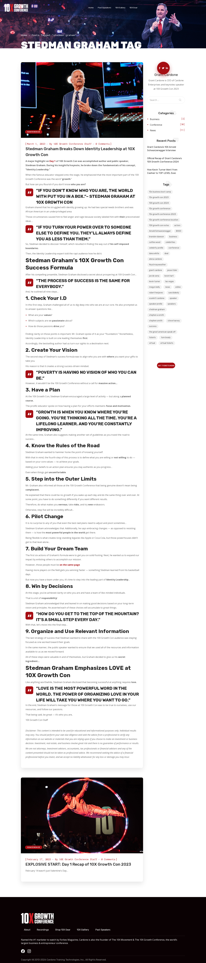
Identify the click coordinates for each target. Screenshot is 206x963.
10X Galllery (83, 929)
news (167, 287)
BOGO (178, 231)
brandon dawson (156, 236)
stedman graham (157, 309)
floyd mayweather (157, 264)
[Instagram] (29, 951)
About (27, 929)
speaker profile (155, 304)
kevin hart (169, 276)
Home (24, 35)
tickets (152, 337)
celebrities (170, 242)
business (173, 236)
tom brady (166, 337)
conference (174, 248)
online (178, 287)
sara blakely (173, 292)
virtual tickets (166, 343)
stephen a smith (156, 315)
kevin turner (154, 281)
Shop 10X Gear (62, 929)
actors (177, 225)
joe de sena (154, 276)
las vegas (169, 281)
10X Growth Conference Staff (73, 144)
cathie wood (154, 242)
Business (154, 119)
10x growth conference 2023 (162, 214)
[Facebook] (23, 951)
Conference (33, 132)
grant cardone (155, 270)
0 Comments (103, 144)
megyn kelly (154, 287)
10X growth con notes (159, 225)
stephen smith (155, 321)
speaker (173, 298)
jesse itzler (172, 270)
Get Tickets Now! (166, 366)
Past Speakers (102, 929)
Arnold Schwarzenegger (160, 231)
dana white (154, 253)
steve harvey (174, 321)
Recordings (43, 929)
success (153, 326)
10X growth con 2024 (159, 203)
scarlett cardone (156, 298)
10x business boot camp (160, 192)
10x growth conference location (163, 220)
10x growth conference (159, 208)
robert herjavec (156, 292)
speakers (172, 304)
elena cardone (155, 259)
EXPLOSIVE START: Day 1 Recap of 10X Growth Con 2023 (78, 864)
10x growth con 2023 (159, 197)
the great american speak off (162, 332)
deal (166, 253)
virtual (152, 343)
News (153, 130)
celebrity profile (156, 248)
